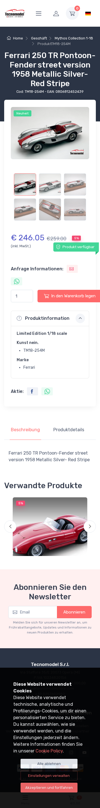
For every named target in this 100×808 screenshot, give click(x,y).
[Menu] (39, 13)
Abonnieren (74, 612)
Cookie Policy (49, 751)
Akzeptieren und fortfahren (49, 787)
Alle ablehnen (49, 764)
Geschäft (39, 38)
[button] (50, 318)
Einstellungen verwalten (49, 776)
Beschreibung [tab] (25, 429)
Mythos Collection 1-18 (74, 38)
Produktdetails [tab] (68, 429)
